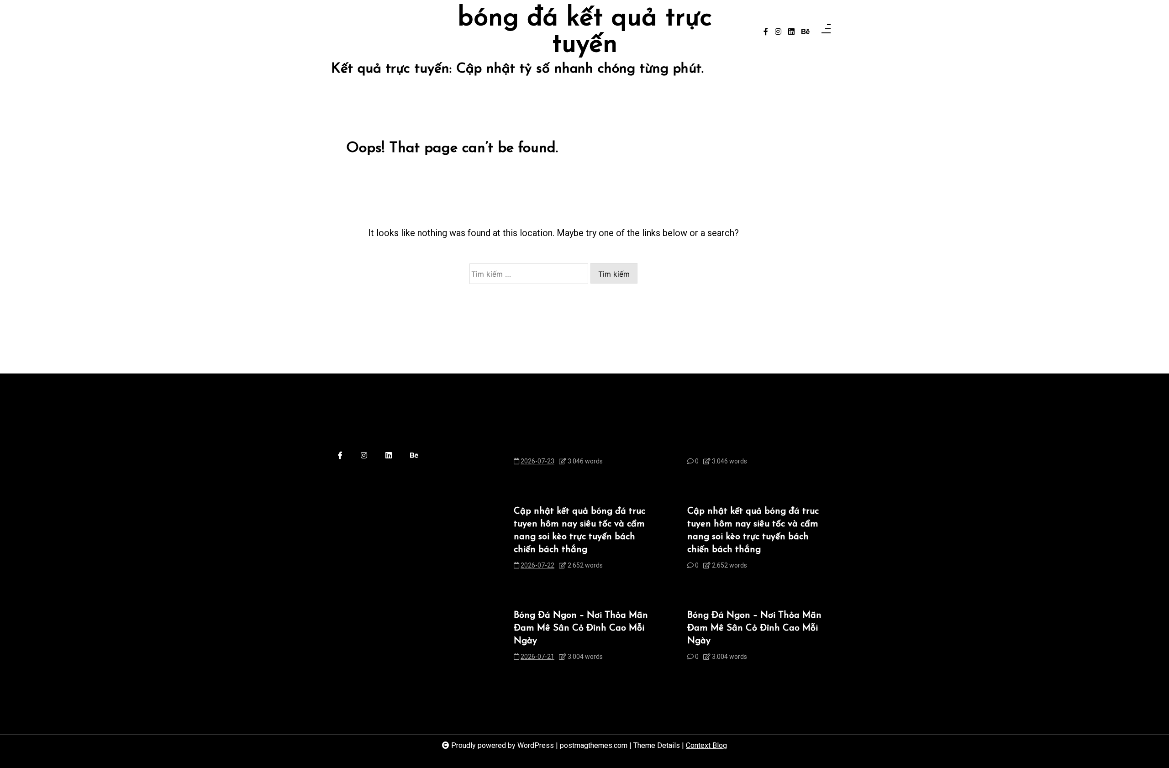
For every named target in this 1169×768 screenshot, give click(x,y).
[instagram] (778, 31)
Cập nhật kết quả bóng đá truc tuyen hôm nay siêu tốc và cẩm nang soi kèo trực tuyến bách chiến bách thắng (579, 530)
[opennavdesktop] (826, 31)
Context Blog (706, 745)
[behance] (805, 31)
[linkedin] (791, 31)
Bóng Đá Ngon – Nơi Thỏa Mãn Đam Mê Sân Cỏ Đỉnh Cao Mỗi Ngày (581, 628)
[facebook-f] (766, 31)
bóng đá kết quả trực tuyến (585, 31)
